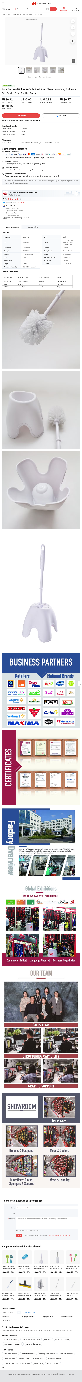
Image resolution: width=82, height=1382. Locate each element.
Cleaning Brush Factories (47, 1354)
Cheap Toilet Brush (9, 1358)
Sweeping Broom (46, 1317)
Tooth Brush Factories (28, 1354)
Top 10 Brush (26, 1363)
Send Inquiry (21, 116)
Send (19, 1235)
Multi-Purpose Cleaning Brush (13, 1344)
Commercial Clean (66, 1317)
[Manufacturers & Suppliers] (41, 3)
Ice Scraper (47, 1339)
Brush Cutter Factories (66, 1354)
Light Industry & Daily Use (14, 14)
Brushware (5, 1317)
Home (3, 14)
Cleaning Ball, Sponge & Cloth (31, 1339)
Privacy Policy (70, 1374)
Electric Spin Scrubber (62, 1339)
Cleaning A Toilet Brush (11, 1363)
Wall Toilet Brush (38, 1358)
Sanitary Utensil (27, 14)
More (4, 1367)
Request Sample (35, 120)
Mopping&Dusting (27, 1317)
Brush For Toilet (24, 1358)
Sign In (5, 218)
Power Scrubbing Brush (33, 1344)
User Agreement (52, 1374)
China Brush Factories (10, 1354)
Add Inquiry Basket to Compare (41, 77)
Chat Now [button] (62, 116)
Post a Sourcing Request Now (59, 1235)
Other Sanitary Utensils (11, 1339)
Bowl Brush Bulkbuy (53, 1363)
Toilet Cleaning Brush (54, 1358)
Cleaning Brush (38, 14)
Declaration (62, 1374)
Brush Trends (38, 1363)
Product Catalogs (30, 1312)
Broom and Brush (7, 1320)
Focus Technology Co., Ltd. (28, 1374)
